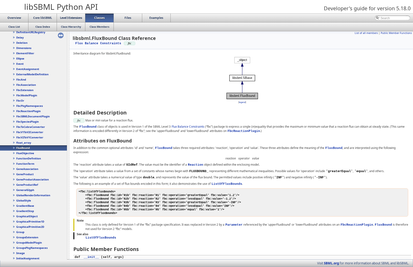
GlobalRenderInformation (33, 195)
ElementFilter (25, 53)
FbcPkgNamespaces (29, 106)
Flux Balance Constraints (98, 43)
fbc (79, 120)
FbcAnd (21, 79)
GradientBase (25, 205)
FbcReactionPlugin (28, 111)
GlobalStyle (23, 200)
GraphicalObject (27, 216)
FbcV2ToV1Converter (29, 137)
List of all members (366, 33)
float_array (23, 142)
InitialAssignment (27, 258)
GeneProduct (25, 174)
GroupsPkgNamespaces (32, 248)
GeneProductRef (27, 184)
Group (20, 232)
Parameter (234, 225)
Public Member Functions (396, 33)
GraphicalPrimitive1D (30, 221)
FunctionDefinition (28, 158)
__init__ (91, 257)
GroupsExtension (27, 237)
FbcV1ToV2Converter (29, 132)
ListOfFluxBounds (227, 184)
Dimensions (23, 48)
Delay (20, 37)
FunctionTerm (25, 163)
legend (242, 102)
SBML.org (331, 263)
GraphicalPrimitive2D (30, 227)
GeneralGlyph (25, 190)
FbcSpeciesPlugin (27, 121)
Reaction (195, 165)
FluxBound (23, 148)
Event (20, 63)
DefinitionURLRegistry (30, 32)
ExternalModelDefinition (32, 74)
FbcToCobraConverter (30, 127)
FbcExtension (24, 90)
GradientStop (25, 211)
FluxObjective (25, 153)
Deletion (21, 42)
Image (20, 253)
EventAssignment (27, 69)
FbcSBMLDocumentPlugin (33, 116)
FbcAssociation (26, 85)
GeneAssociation (27, 169)
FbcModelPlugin (26, 95)
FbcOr (20, 100)
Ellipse (20, 58)
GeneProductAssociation (32, 179)
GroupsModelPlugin (29, 242)
